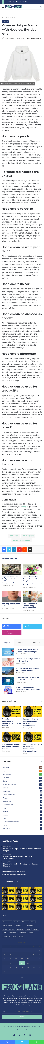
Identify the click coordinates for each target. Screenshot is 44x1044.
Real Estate (7, 801)
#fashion (14, 536)
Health (5, 771)
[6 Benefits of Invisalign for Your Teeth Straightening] (8, 662)
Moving (5, 815)
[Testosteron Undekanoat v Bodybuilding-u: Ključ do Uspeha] (11, 711)
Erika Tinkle (8, 38)
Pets (4, 808)
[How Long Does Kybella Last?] (11, 596)
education (20, 929)
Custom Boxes (28, 925)
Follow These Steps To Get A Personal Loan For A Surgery (27, 650)
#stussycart (29, 536)
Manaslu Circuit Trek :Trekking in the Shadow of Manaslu (28, 669)
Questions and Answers (11, 822)
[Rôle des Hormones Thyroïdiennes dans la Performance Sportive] (22, 906)
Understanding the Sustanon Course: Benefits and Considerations (30, 722)
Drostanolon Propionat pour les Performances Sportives (11, 746)
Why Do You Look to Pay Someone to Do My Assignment (28, 688)
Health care (22, 932)
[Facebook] (4, 549)
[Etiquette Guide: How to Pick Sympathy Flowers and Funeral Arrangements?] (11, 569)
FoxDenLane (36, 1026)
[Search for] (41, 7)
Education (6, 828)
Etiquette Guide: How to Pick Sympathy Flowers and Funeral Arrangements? (11, 580)
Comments (36, 643)
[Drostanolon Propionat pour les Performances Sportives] (11, 737)
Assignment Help (8, 925)
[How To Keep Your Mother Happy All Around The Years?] (32, 596)
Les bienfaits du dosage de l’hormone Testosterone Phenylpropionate (32, 747)
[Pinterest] (19, 549)
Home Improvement (10, 784)
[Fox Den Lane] (13, 6)
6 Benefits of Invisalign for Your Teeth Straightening (28, 660)
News (5, 825)
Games (35, 929)
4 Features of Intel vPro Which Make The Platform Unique (27, 679)
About (25, 1030)
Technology (7, 774)
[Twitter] (9, 549)
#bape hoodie (7, 922)
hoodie (31, 932)
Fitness (28, 929)
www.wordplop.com (18, 871)
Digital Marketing (9, 794)
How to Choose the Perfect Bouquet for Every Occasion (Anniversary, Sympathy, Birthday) (32, 581)
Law (4, 818)
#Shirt (32, 922)
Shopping (6, 811)
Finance (5, 798)
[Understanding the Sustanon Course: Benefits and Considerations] (32, 711)
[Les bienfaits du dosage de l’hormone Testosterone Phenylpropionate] (32, 737)
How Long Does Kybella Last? (11, 605)
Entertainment (8, 805)
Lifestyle (12, 17)
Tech (14, 936)
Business (6, 767)
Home (6, 17)
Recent (20, 643)
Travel (5, 781)
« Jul (21, 977)
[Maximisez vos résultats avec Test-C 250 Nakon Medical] (8, 906)
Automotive (7, 791)
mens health (6, 936)
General (5, 788)
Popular (7, 643)
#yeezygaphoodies (22, 540)
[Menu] (3, 7)
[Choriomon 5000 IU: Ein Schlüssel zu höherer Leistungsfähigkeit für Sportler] (8, 890)
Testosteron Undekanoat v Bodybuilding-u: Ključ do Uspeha (11, 722)
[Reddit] (24, 549)
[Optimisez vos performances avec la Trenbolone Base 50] (35, 898)
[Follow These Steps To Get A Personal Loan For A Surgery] (8, 652)
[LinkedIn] (14, 549)
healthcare (13, 932)
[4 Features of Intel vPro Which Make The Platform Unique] (8, 681)
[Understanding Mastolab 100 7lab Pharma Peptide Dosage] (35, 906)
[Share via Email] (30, 549)
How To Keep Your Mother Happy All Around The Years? (30, 606)
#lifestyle (25, 922)
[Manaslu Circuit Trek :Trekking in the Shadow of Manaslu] (8, 671)
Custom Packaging (8, 929)
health (5, 932)
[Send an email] (13, 38)
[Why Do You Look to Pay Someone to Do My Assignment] (8, 690)
